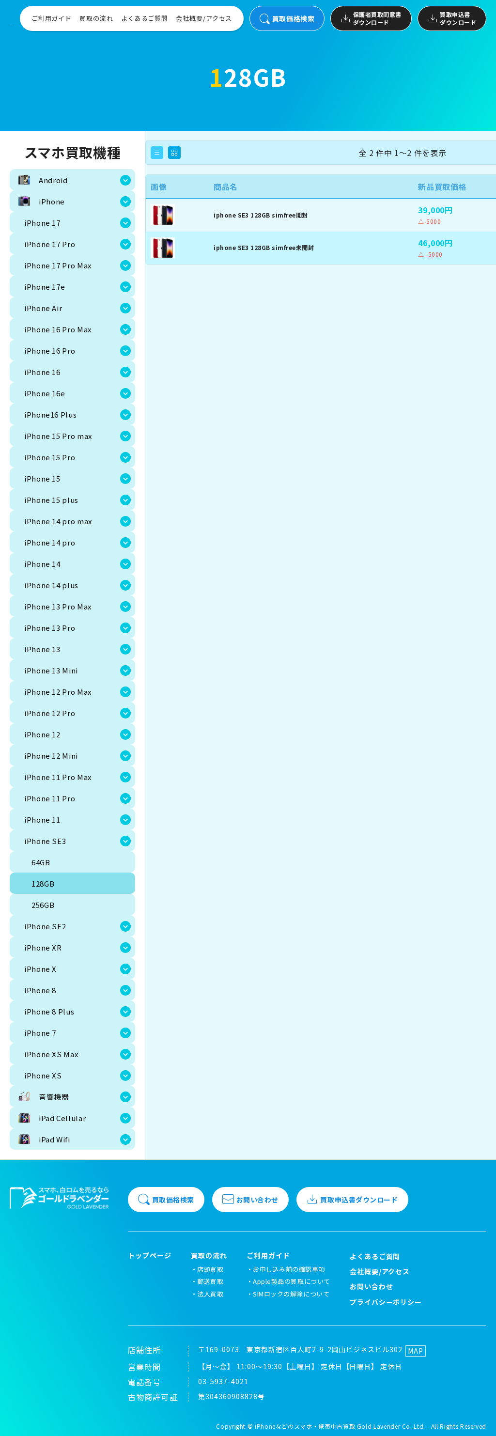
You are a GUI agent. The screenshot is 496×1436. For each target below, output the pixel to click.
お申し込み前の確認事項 (289, 1269)
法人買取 (210, 1293)
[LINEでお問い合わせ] (476, 1416)
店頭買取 (210, 1269)
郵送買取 (210, 1281)
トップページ (149, 1255)
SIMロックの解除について (291, 1293)
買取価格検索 (293, 18)
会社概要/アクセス (204, 18)
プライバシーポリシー (386, 1302)
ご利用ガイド (51, 18)
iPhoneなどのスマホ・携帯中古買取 (305, 1426)
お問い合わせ (257, 1199)
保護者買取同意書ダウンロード (377, 18)
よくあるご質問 (144, 18)
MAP (415, 1351)
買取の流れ (96, 18)
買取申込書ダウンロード (458, 18)
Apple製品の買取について (291, 1281)
